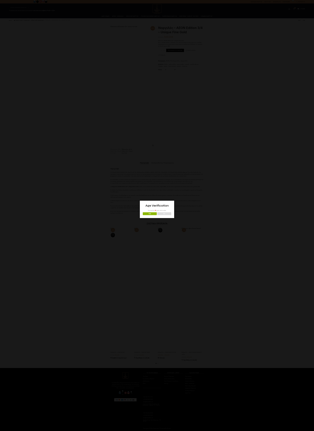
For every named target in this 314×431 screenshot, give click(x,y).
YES (149, 213)
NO (164, 213)
